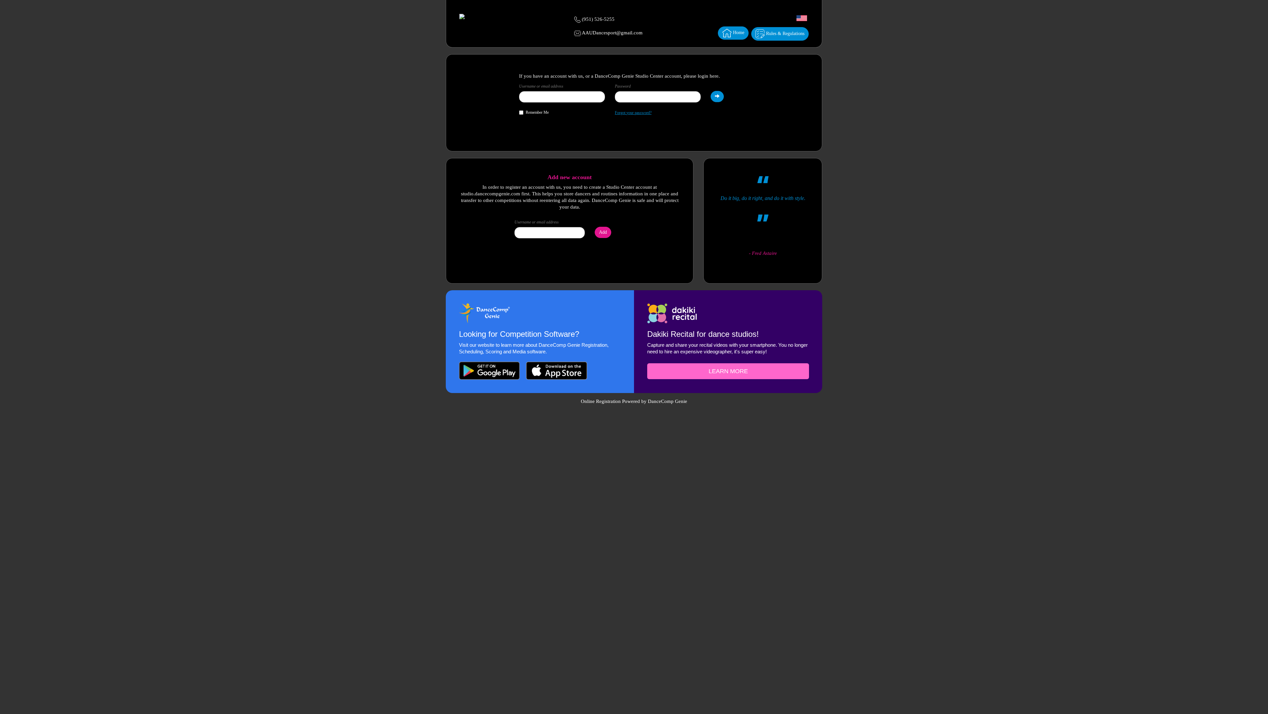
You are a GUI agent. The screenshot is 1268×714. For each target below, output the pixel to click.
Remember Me (537, 112)
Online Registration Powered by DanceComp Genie (634, 401)
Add (603, 232)
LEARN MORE (728, 371)
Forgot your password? (633, 112)
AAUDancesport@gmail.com (612, 32)
